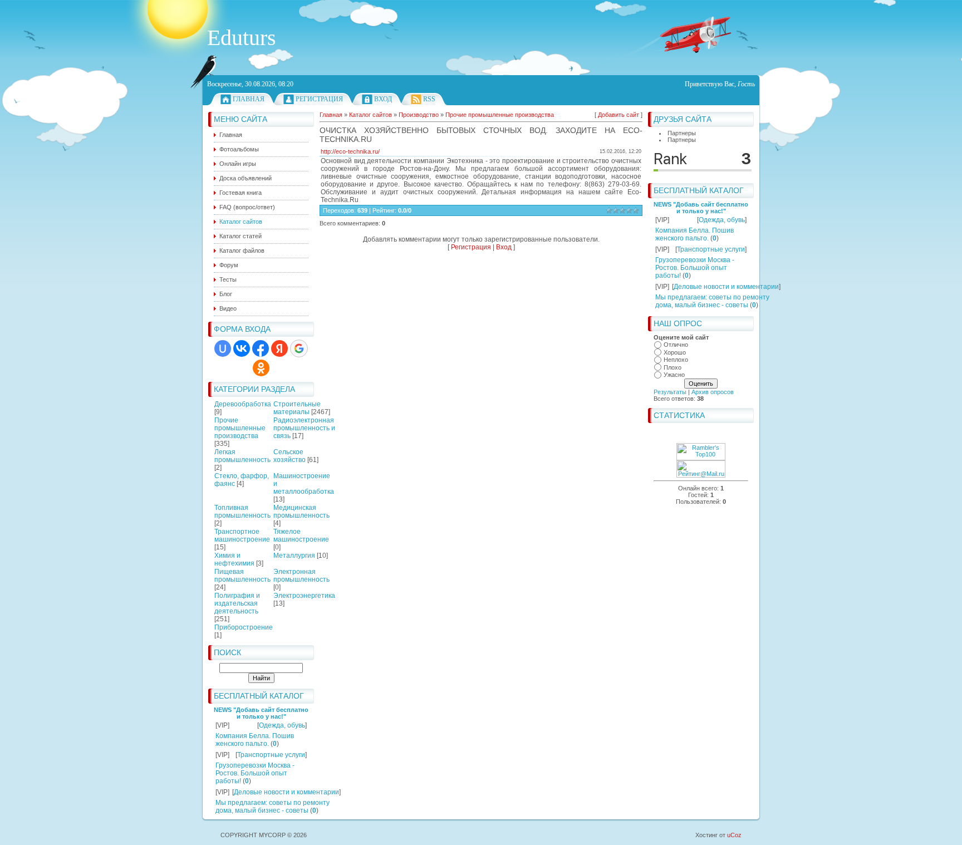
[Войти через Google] (299, 348)
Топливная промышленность (242, 511)
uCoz (734, 835)
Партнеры (681, 133)
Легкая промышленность (242, 456)
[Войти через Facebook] (260, 348)
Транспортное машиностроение (242, 535)
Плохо (672, 367)
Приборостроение (243, 627)
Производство (419, 114)
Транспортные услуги (271, 755)
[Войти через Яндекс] (279, 348)
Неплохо (676, 359)
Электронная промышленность (301, 575)
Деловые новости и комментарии (286, 792)
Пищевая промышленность (242, 575)
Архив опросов (712, 392)
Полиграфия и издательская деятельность (237, 603)
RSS (429, 99)
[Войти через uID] (222, 348)
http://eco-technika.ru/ (350, 151)
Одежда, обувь (282, 725)
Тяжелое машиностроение (301, 535)
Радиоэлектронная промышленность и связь (304, 428)
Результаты (670, 392)
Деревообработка (242, 404)
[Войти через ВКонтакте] (241, 348)
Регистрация (319, 99)
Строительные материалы (297, 408)
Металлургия (294, 555)
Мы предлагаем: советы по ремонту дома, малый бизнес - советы (272, 806)
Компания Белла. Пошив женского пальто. (254, 740)
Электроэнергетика (304, 596)
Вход (383, 99)
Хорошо (675, 352)
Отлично (676, 344)
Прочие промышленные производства (240, 428)
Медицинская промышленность (301, 511)
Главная (248, 99)
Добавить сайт (618, 114)
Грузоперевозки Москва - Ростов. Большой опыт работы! (255, 773)
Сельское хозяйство (289, 456)
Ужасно (674, 374)
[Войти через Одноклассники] (261, 368)
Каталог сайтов (370, 114)
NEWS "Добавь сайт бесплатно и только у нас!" (261, 713)
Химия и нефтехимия (234, 559)
